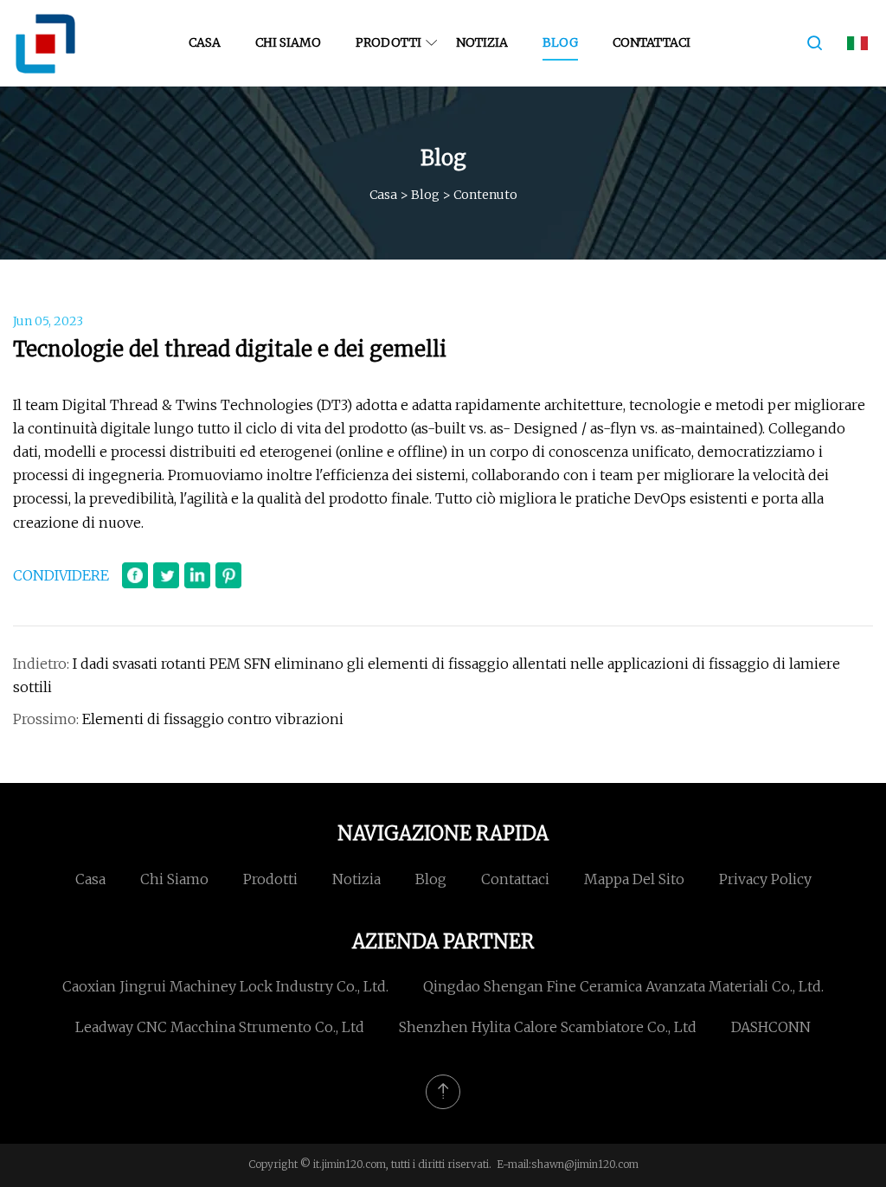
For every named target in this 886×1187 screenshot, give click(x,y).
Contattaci (651, 42)
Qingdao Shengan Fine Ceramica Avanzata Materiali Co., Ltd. (623, 986)
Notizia (482, 42)
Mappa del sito (634, 879)
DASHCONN (771, 1027)
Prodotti (388, 42)
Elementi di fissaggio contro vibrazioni (212, 719)
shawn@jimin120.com (585, 1164)
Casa (205, 42)
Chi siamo (288, 42)
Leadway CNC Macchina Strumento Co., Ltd (219, 1027)
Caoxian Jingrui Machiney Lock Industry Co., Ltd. (225, 986)
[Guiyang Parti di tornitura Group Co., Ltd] (45, 43)
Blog (560, 42)
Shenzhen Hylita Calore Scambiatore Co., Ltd (548, 1027)
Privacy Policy (765, 879)
